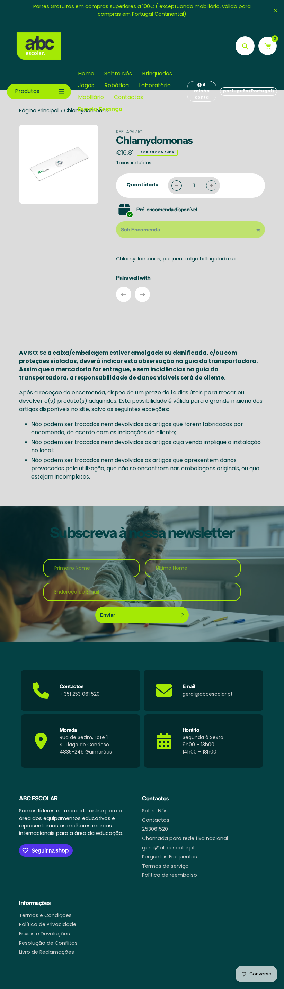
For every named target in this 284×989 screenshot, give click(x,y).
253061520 (155, 829)
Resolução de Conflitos (48, 942)
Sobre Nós (155, 810)
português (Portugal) (248, 91)
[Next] (142, 294)
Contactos (155, 820)
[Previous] (123, 294)
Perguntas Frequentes (169, 856)
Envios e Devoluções (44, 933)
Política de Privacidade (47, 924)
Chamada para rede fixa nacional (185, 838)
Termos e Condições (45, 915)
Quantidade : (143, 184)
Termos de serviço (165, 866)
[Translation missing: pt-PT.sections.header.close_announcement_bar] (275, 10)
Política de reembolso (169, 875)
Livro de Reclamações (46, 951)
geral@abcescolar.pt (168, 847)
